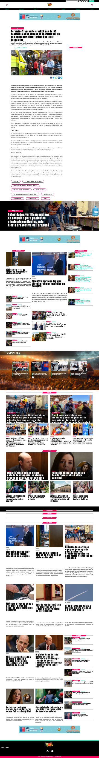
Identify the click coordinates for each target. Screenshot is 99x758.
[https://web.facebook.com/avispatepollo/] (48, 751)
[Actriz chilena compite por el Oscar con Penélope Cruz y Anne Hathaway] (71, 255)
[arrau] (71, 267)
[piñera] (9, 307)
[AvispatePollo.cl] (7, 5)
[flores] (71, 290)
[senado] (9, 316)
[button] (15, 181)
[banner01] (49, 20)
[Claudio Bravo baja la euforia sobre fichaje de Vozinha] (9, 343)
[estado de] (71, 278)
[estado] (9, 325)
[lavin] (71, 302)
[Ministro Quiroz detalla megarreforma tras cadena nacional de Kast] (68, 715)
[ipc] (9, 299)
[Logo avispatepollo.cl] (50, 5)
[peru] (68, 705)
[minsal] (9, 334)
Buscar (91, 0)
